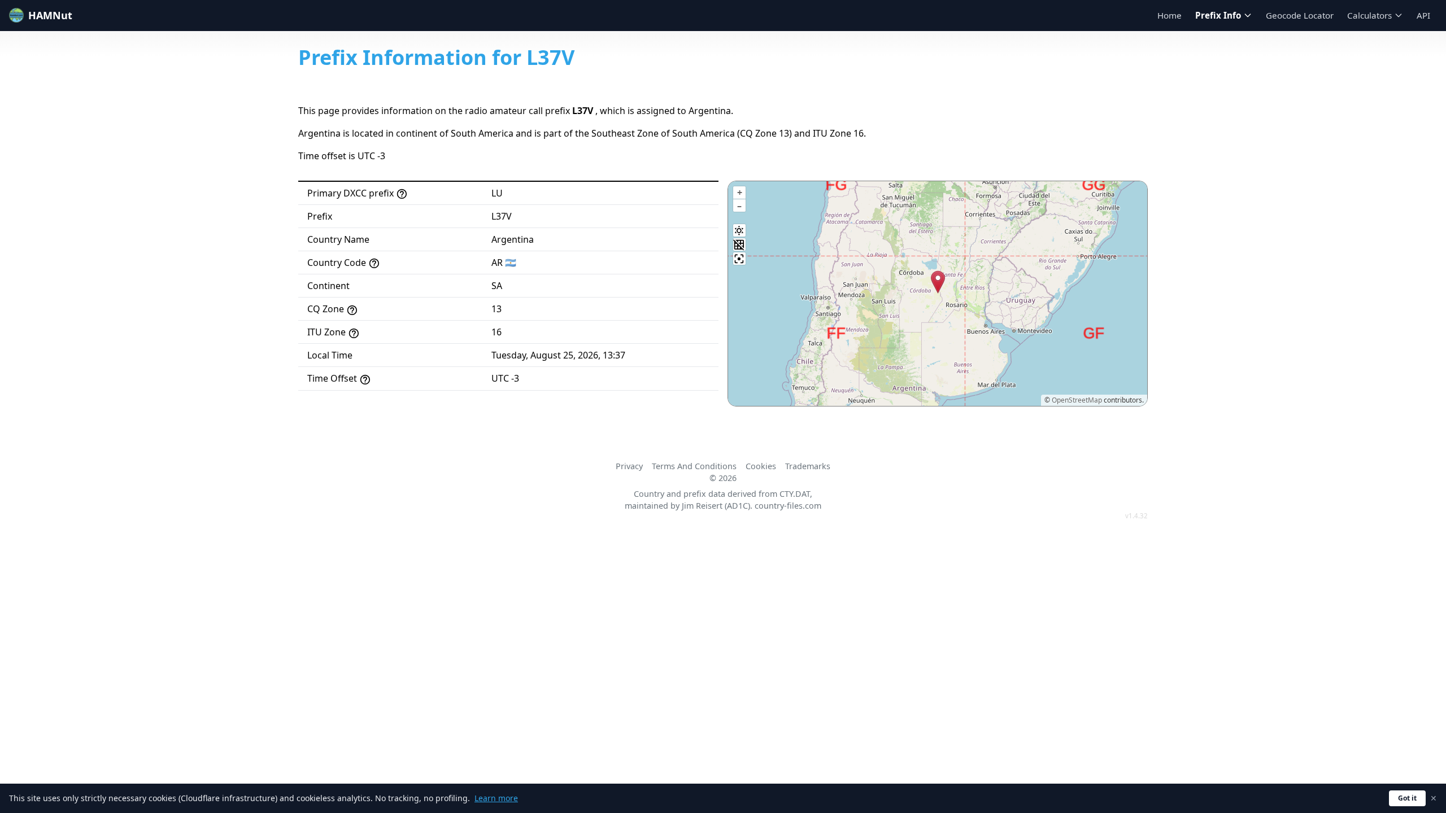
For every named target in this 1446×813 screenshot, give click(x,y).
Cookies (761, 466)
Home (1169, 15)
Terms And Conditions (694, 466)
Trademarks (807, 466)
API (1423, 15)
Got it (1407, 798)
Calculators (1369, 15)
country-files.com (788, 505)
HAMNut (50, 15)
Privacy (629, 466)
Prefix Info (1218, 15)
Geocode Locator (1300, 15)
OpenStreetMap (1077, 400)
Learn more (496, 798)
